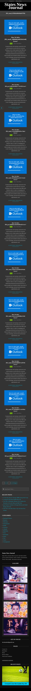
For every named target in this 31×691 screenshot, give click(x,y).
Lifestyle (5, 529)
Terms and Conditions (7, 656)
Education (5, 521)
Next (15, 483)
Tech (11, 43)
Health (4, 525)
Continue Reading (15, 62)
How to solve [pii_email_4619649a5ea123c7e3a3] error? (15, 178)
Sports (4, 536)
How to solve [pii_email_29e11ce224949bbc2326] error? (15, 316)
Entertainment (6, 523)
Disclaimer (4, 650)
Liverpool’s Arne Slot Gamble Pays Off (12, 499)
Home (3, 652)
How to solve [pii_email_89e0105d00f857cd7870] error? (15, 363)
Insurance (5, 527)
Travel (4, 540)
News (4, 532)
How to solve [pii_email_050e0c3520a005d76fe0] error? (15, 269)
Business (5, 520)
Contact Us (4, 649)
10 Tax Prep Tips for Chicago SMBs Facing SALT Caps (15, 497)
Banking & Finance (7, 518)
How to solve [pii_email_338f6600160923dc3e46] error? (15, 39)
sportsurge (10, 660)
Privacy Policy (5, 654)
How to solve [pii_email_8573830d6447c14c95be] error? (15, 409)
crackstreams (5, 660)
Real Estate (5, 534)
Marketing (5, 531)
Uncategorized (6, 541)
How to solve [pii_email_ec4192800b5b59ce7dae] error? (15, 131)
